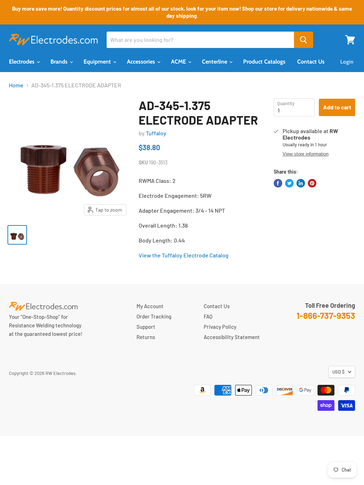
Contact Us (311, 61)
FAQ (208, 316)
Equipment (98, 61)
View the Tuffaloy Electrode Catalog (184, 255)
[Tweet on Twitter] (289, 183)
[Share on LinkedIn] (300, 183)
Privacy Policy (220, 326)
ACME (179, 61)
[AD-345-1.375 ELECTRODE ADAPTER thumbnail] (17, 235)
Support (145, 326)
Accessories (141, 61)
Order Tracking (153, 316)
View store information (305, 154)
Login (346, 62)
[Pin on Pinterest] (312, 183)
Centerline (215, 61)
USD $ (338, 372)
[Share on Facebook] (278, 183)
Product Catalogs (264, 61)
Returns (145, 337)
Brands (59, 61)
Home (16, 85)
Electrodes (22, 61)
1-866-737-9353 (325, 315)
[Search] (303, 40)
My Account (150, 306)
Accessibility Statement (232, 337)
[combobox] (200, 40)
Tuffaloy (156, 133)
